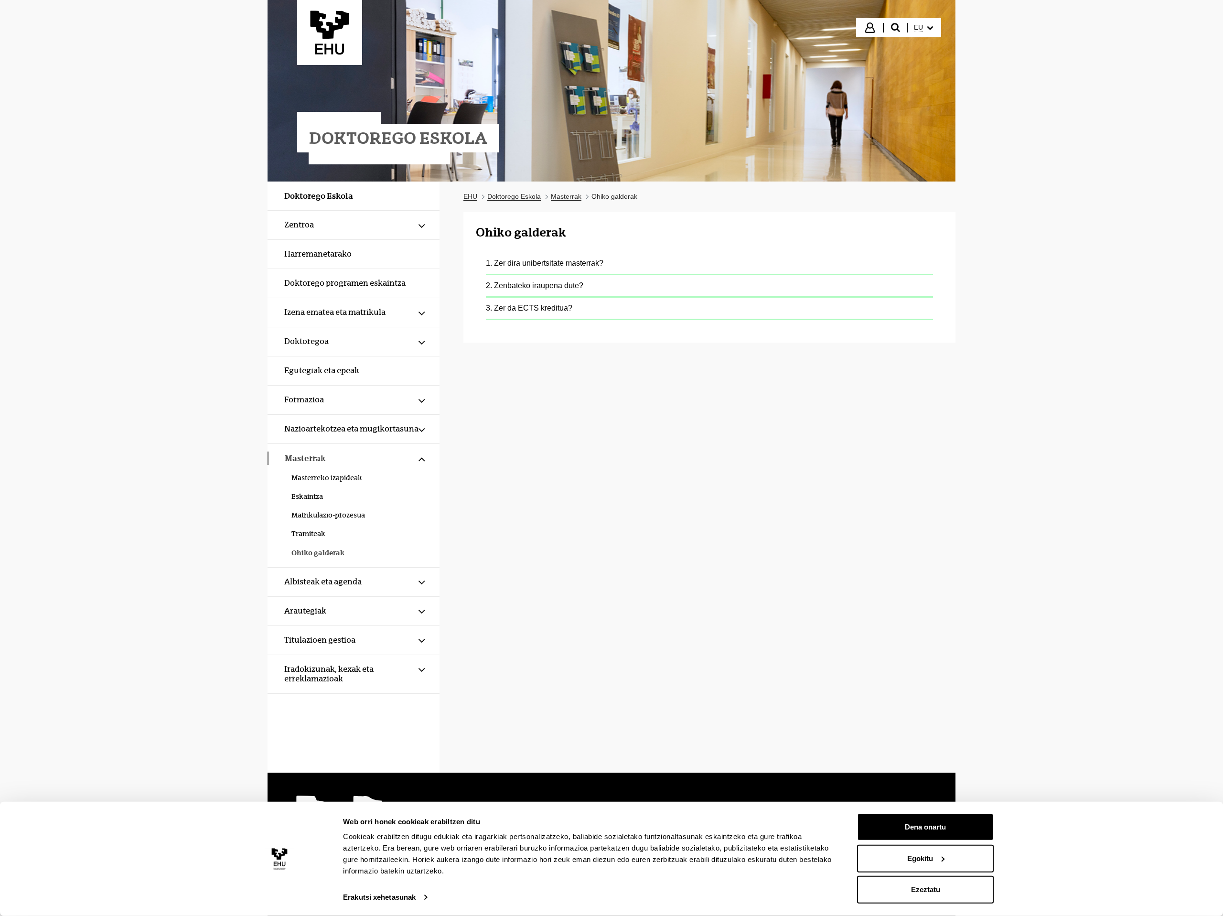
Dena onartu (925, 827)
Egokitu (920, 858)
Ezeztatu (925, 889)
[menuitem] (923, 27)
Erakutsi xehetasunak (379, 897)
